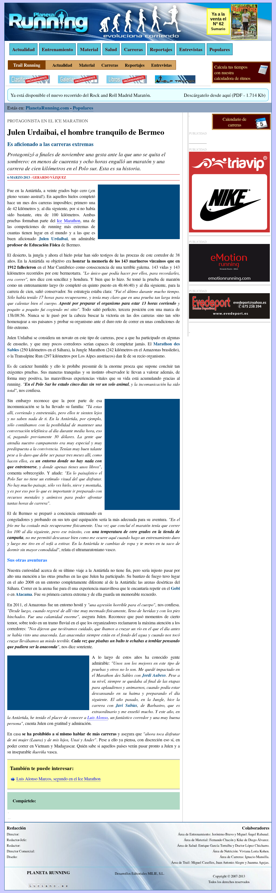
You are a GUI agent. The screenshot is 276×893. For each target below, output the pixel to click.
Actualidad (23, 49)
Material (89, 49)
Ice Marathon (68, 220)
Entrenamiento (57, 49)
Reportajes (161, 49)
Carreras (133, 49)
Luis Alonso (97, 717)
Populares (219, 49)
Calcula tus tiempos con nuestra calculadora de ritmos (232, 72)
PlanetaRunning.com (47, 107)
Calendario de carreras (234, 121)
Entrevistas (190, 49)
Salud (111, 49)
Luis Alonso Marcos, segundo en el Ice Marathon (58, 778)
